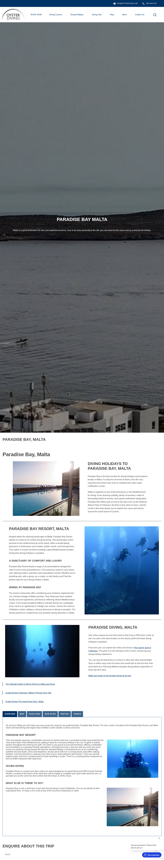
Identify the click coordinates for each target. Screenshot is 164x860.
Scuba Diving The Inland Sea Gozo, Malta (24, 701)
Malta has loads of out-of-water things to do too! (109, 676)
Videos (77, 714)
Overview (10, 714)
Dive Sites (50, 714)
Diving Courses (55, 14)
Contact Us (139, 14)
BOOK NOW (36, 14)
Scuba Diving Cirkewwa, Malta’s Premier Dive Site (28, 693)
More (124, 14)
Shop (112, 14)
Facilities (34, 714)
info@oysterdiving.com (127, 3)
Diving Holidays (77, 14)
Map (22, 714)
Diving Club (96, 14)
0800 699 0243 (151, 3)
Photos (64, 714)
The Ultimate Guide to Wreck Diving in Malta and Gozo (30, 684)
